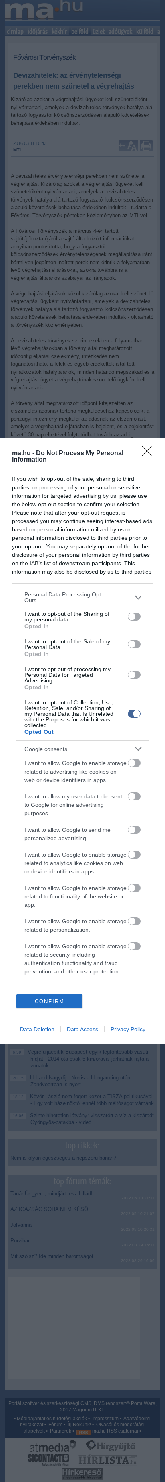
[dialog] (82, 741)
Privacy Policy (128, 1029)
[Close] (149, 453)
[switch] (134, 617)
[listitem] (82, 597)
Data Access (82, 1029)
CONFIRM (49, 1001)
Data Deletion (37, 1029)
